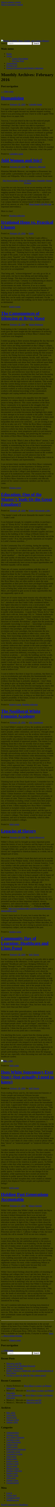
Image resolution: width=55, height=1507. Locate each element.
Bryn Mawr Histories (15, 1437)
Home (9, 54)
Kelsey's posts (15, 704)
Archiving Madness (14, 1368)
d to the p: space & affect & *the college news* (26, 1375)
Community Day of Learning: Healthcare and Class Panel (24, 943)
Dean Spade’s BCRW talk (40, 204)
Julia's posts (14, 824)
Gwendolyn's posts (14, 1454)
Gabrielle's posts (16, 154)
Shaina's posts (15, 488)
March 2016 (11, 1417)
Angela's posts (12, 1435)
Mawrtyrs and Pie (13, 1363)
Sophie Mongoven (36, 837)
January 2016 (12, 1422)
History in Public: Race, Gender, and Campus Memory (23, 16)
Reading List (11, 66)
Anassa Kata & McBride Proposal (20, 1366)
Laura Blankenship (14, 1395)
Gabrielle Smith (35, 104)
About (9, 56)
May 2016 (10, 1413)
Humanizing (12, 98)
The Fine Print (18, 61)
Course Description (20, 58)
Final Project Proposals (16, 1449)
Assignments (11, 63)
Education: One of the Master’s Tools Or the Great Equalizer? (26, 499)
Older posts (7, 91)
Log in (9, 1493)
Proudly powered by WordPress (14, 1505)
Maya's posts (11, 1466)
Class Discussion (13, 1442)
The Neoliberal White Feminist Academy (20, 713)
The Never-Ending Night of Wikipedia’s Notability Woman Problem (27, 182)
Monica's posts (12, 1468)
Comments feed (13, 1498)
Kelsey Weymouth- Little (39, 510)
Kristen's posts (12, 1464)
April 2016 (11, 1415)
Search (4, 43)
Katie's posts (11, 1459)
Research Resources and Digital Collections (24, 68)
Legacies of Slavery (18, 831)
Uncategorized (12, 1483)
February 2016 (12, 1420)
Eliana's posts (15, 1340)
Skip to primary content (11, 2)
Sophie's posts (15, 932)
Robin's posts (12, 1473)
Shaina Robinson (36, 324)
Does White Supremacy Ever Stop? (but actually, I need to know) (27, 1077)
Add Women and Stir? (21, 160)
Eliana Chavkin (35, 1206)
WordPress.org (12, 1500)
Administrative (12, 1433)
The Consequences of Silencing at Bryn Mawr (23, 316)
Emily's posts (14, 307)
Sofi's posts (14, 1065)
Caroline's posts (13, 1440)
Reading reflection (17, 216)
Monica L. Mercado (37, 167)
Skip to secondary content (12, 4)
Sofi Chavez (34, 955)
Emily (31, 233)
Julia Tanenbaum (36, 722)
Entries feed (11, 1495)
